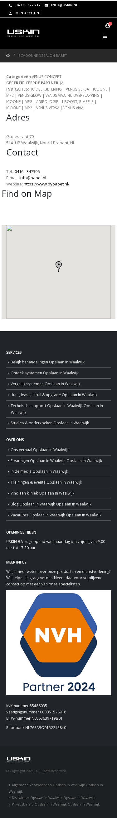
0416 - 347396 (27, 171)
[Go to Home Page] (8, 55)
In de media (39, 471)
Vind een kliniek (42, 492)
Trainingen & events (46, 482)
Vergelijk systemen (45, 383)
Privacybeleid (56, 804)
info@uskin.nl (64, 5)
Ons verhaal (40, 449)
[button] (105, 36)
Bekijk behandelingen (48, 361)
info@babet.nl (32, 177)
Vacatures (56, 514)
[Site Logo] (23, 33)
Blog (51, 503)
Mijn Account (28, 13)
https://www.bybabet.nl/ (47, 184)
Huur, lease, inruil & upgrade (54, 394)
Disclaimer (53, 798)
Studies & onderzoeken (50, 422)
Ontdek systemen (45, 372)
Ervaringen (56, 460)
